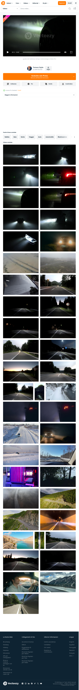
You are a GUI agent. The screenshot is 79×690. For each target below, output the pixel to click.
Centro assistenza (49, 641)
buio (15, 136)
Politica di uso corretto (66, 684)
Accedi (70, 3)
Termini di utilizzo (56, 683)
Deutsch (70, 649)
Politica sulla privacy (68, 683)
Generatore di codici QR (7, 672)
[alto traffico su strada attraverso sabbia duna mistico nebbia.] (21, 262)
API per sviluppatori (7, 656)
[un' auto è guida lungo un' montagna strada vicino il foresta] (58, 498)
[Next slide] (71, 136)
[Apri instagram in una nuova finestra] (25, 682)
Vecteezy (6, 644)
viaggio (31, 136)
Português (71, 647)
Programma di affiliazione (26, 647)
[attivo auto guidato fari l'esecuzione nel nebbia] (58, 154)
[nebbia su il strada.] (21, 241)
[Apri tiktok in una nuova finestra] (35, 682)
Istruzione (6, 652)
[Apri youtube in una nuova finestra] (41, 682)
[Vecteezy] (3, 3)
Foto (17, 3)
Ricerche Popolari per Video (27, 661)
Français (70, 652)
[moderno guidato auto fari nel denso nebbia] (21, 219)
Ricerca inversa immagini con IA (7, 662)
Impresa (5, 649)
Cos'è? (19, 90)
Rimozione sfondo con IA (7, 668)
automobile (50, 136)
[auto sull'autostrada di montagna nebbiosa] (21, 498)
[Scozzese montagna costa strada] (39, 390)
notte (23, 136)
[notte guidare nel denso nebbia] (21, 154)
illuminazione (62, 136)
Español (70, 644)
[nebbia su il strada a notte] (58, 219)
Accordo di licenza (28, 641)
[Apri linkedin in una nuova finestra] (28, 682)
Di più (45, 3)
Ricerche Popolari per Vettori (27, 652)
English (70, 641)
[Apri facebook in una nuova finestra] (22, 682)
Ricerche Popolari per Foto (27, 656)
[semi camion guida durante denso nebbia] (21, 476)
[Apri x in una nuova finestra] (38, 682)
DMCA (24, 644)
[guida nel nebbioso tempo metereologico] (21, 197)
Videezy (5, 647)
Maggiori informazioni (11, 94)
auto (39, 136)
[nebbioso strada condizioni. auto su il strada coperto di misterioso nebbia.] (58, 433)
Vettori (9, 3)
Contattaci (47, 644)
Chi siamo (47, 647)
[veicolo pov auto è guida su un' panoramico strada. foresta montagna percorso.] (21, 603)
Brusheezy (6, 641)
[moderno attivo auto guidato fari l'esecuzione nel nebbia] (21, 176)
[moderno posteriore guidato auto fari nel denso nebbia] (58, 197)
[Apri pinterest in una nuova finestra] (32, 682)
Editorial (35, 3)
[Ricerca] (69, 8)
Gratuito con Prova (39, 77)
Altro (69, 655)
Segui (48, 69)
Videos (26, 3)
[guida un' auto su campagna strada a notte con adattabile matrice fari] (58, 284)
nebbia (7, 136)
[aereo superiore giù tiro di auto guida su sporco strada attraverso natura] (39, 539)
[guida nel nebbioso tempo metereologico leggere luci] (58, 176)
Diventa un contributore (48, 650)
